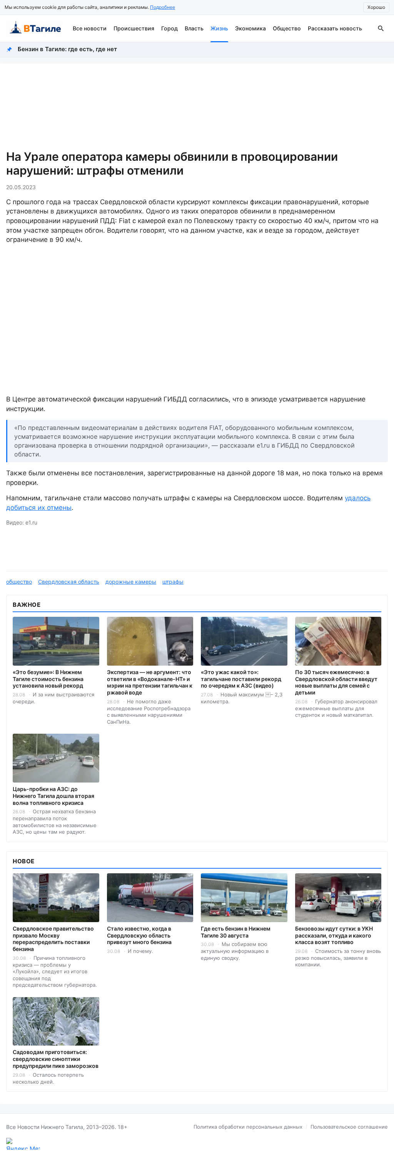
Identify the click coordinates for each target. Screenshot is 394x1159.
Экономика (250, 28)
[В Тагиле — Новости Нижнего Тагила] (34, 28)
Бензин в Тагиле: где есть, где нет (67, 49)
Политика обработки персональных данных (248, 1127)
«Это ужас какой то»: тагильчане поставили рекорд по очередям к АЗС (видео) (241, 679)
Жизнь (219, 28)
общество (19, 581)
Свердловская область (68, 581)
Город (169, 28)
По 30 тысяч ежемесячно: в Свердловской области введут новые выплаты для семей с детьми (336, 682)
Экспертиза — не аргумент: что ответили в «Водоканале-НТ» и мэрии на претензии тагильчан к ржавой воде (149, 682)
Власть (194, 28)
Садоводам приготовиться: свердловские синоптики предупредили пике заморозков (55, 1059)
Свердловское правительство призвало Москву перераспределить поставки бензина (53, 939)
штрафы (173, 581)
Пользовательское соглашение (349, 1127)
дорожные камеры (130, 581)
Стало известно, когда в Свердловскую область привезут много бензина (139, 935)
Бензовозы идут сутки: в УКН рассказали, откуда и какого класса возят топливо (334, 935)
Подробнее (162, 7)
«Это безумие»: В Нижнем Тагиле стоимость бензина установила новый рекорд (48, 679)
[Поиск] (381, 28)
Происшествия (134, 28)
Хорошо (376, 7)
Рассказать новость (335, 28)
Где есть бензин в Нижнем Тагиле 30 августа (235, 932)
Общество (287, 28)
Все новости (90, 28)
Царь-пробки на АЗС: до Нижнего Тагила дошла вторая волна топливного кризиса (53, 796)
